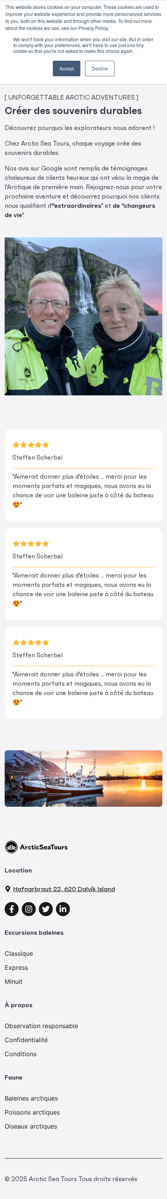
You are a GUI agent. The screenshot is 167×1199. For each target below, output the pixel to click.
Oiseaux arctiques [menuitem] (31, 1126)
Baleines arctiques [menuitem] (31, 1098)
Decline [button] (100, 68)
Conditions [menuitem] (21, 1054)
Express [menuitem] (16, 967)
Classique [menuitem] (19, 953)
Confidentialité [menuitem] (26, 1040)
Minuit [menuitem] (14, 981)
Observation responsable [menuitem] (41, 1026)
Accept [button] (66, 68)
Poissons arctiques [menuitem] (32, 1112)
